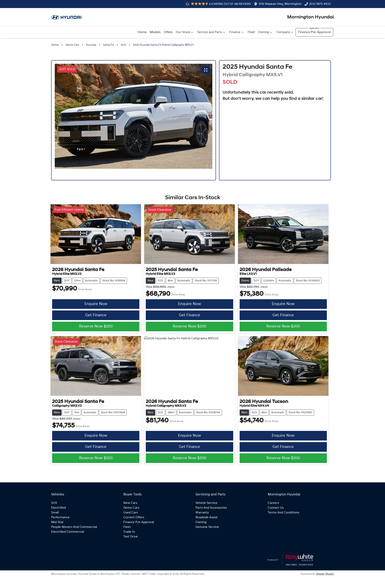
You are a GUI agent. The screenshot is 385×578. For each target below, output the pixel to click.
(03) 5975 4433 (320, 4)
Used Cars (130, 512)
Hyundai (91, 44)
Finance (234, 32)
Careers (273, 503)
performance (60, 517)
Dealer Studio (325, 574)
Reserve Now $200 (96, 326)
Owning (263, 32)
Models (155, 32)
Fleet (251, 32)
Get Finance (95, 315)
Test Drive (130, 536)
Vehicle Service (206, 503)
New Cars (130, 503)
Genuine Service (207, 527)
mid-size (57, 522)
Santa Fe (108, 44)
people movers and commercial (74, 527)
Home (142, 32)
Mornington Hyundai (310, 17)
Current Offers (133, 517)
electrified (58, 507)
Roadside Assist (207, 517)
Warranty (202, 512)
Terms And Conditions (283, 512)
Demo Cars (72, 44)
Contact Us (276, 507)
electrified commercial (67, 532)
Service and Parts (209, 32)
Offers (168, 32)
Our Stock (183, 32)
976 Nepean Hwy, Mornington (280, 4)
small (55, 512)
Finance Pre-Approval (314, 32)
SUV (123, 44)
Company (283, 32)
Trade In (129, 532)
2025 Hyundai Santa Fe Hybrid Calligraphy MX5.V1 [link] (163, 44)
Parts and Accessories (211, 507)
